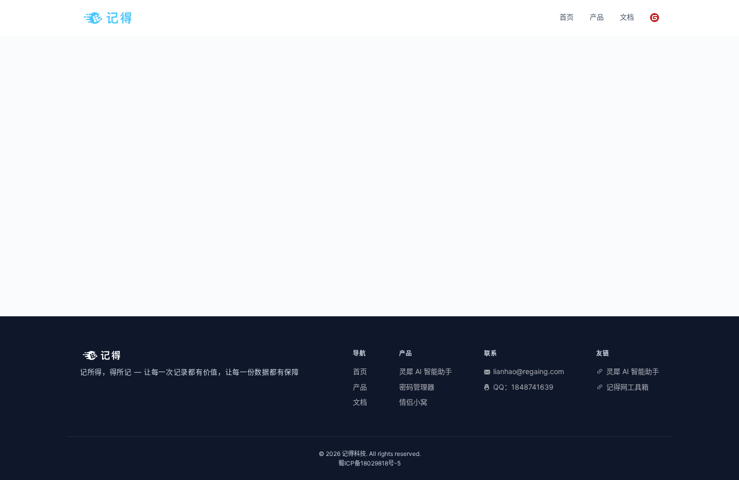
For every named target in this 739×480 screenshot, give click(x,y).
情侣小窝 (413, 402)
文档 (627, 17)
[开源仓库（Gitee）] (654, 17)
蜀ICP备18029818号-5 (369, 463)
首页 (567, 17)
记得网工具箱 (627, 387)
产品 (597, 17)
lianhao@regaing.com (528, 371)
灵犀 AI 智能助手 (425, 371)
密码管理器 (416, 387)
